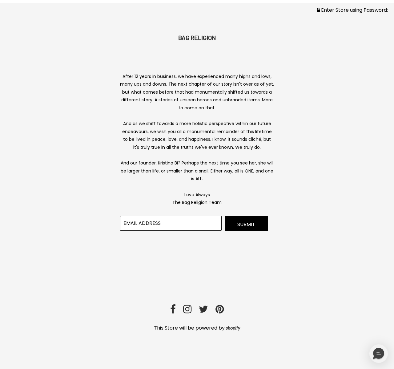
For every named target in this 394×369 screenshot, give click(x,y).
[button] (378, 353)
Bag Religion (197, 37)
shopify (233, 328)
